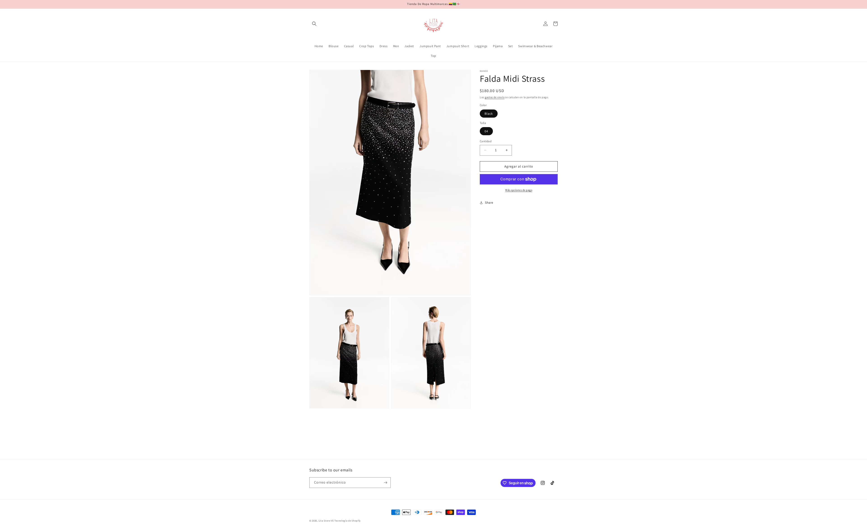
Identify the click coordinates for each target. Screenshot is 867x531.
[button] (314, 24)
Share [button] (489, 202)
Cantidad (486, 141)
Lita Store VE (326, 520)
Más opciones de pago (518, 190)
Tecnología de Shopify (347, 520)
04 (486, 131)
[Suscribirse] (385, 482)
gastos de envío (495, 97)
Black (489, 114)
